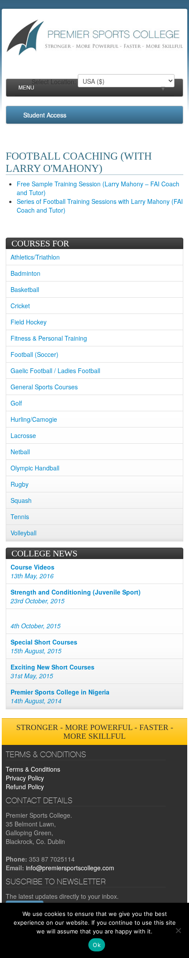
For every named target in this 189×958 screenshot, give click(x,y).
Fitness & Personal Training (49, 338)
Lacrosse (23, 435)
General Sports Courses (44, 386)
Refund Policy (25, 786)
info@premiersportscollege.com (70, 867)
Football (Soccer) (34, 354)
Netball (20, 451)
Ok (97, 944)
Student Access (44, 114)
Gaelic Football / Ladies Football (55, 370)
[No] (178, 930)
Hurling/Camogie (34, 419)
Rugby (20, 484)
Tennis (20, 516)
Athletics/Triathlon (35, 257)
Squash (21, 500)
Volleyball (23, 532)
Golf (16, 403)
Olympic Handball (35, 467)
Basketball (25, 289)
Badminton (25, 273)
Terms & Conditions (33, 769)
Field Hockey (29, 321)
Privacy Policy (25, 777)
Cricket (20, 305)
